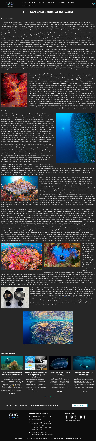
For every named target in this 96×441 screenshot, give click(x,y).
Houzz (78, 420)
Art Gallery (41, 2)
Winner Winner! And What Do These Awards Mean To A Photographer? (36, 374)
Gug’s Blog (61, 2)
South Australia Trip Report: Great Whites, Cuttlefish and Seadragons (12, 374)
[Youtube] (84, 417)
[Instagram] (71, 417)
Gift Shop (71, 2)
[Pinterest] (80, 417)
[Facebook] (66, 417)
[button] (93, 4)
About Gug (51, 2)
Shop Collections (27, 2)
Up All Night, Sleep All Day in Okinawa (60, 373)
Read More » (12, 393)
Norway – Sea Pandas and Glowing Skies (84, 373)
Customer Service (28, 6)
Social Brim (76, 438)
